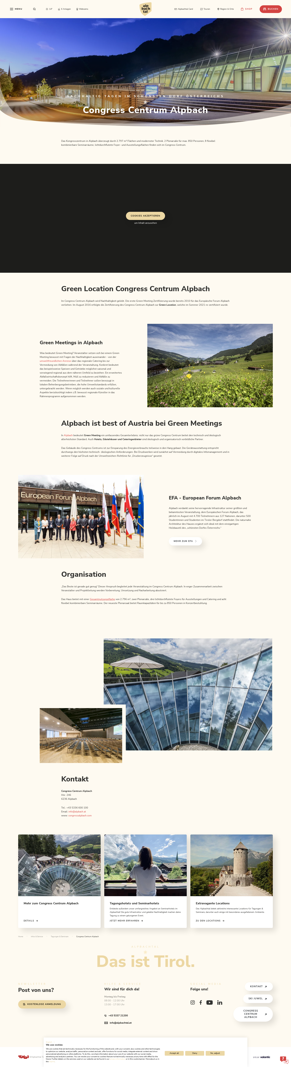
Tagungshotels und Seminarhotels (134, 903)
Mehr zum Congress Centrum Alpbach (51, 903)
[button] (50, 1042)
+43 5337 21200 (118, 1015)
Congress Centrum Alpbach (250, 1014)
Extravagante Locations (213, 903)
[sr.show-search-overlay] (34, 9)
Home (20, 936)
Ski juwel (256, 998)
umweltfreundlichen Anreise (55, 361)
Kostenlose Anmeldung (44, 1004)
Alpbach (68, 435)
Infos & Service (37, 936)
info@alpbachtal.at (121, 1023)
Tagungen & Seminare (59, 936)
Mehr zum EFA (183, 541)
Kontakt (256, 986)
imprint (52, 1061)
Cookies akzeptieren (145, 216)
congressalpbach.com (80, 815)
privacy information (117, 1059)
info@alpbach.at (77, 811)
